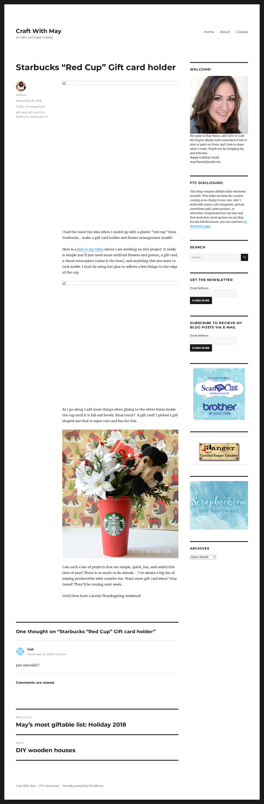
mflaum (21, 95)
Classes (242, 32)
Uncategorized (35, 106)
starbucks (22, 116)
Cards (20, 106)
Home (209, 32)
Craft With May (38, 30)
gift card (21, 112)
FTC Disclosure (49, 786)
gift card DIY (36, 112)
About (225, 32)
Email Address (199, 288)
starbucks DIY (39, 116)
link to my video (90, 249)
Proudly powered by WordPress (83, 786)
